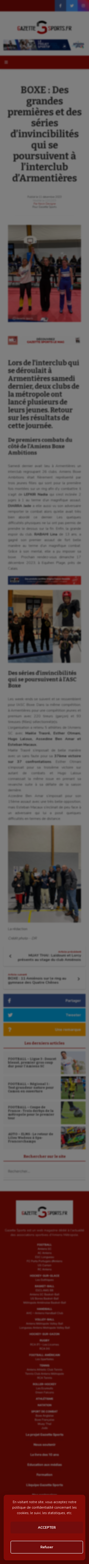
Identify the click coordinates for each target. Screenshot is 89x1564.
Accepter (47, 1527)
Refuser (46, 1547)
